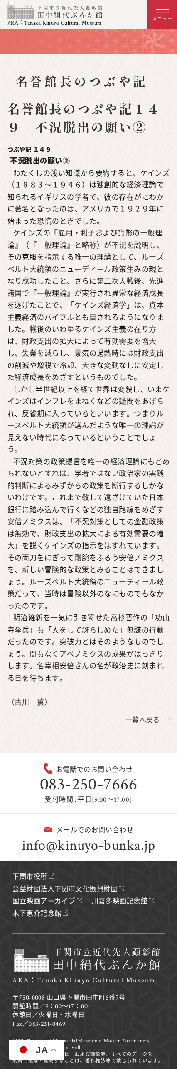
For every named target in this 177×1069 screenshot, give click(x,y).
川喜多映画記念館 (120, 901)
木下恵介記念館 (36, 913)
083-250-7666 (88, 784)
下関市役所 (29, 877)
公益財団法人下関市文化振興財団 (65, 889)
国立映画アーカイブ (43, 901)
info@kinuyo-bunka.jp (88, 845)
